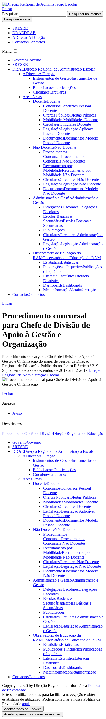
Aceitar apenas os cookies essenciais (32, 714)
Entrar (7, 9)
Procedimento (13, 433)
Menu (7, 51)
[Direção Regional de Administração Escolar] (39, 4)
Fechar (7, 393)
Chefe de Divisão (38, 433)
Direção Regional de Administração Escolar (51, 372)
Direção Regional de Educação (78, 433)
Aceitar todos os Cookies (23, 709)
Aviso (17, 413)
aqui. (26, 704)
